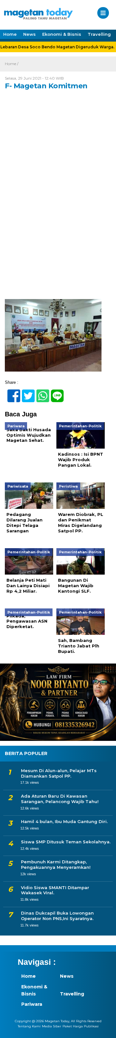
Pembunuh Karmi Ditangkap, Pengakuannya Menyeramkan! (56, 864)
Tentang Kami (29, 1026)
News (29, 34)
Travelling (99, 34)
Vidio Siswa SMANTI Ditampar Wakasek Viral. (55, 890)
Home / (11, 63)
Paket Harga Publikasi (81, 1026)
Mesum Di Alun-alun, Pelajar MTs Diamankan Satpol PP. (59, 773)
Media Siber (51, 1026)
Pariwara (31, 1004)
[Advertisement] (58, 238)
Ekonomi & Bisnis (61, 34)
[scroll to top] (105, 1028)
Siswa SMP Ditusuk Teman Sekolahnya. (66, 841)
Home (10, 34)
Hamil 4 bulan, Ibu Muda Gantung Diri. (64, 821)
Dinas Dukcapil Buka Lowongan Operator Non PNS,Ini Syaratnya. (57, 915)
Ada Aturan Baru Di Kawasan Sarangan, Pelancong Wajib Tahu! (60, 798)
